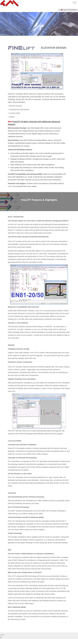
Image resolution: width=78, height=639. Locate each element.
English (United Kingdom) (69, 9)
